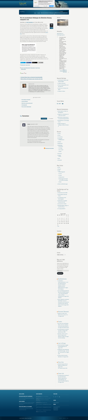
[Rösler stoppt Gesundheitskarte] (28, 52)
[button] (23, 62)
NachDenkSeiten (62, 279)
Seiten (59, 170)
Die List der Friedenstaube (26, 106)
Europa (59, 133)
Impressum (64, 418)
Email (62, 103)
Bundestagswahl (62, 171)
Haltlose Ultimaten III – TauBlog (40, 407)
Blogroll (59, 169)
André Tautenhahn (29, 22)
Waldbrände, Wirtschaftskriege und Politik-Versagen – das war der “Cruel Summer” (63, 351)
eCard (22, 67)
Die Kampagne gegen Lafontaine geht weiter (32, 78)
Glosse (59, 135)
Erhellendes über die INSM (62, 192)
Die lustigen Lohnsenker (26, 99)
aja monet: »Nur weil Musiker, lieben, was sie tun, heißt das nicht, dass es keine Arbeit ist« (63, 325)
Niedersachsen (61, 139)
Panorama (60, 153)
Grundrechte (60, 136)
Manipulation (32, 67)
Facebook (61, 103)
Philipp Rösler (23, 69)
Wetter (60, 151)
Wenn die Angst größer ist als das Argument (25, 406)
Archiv (59, 167)
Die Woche (61, 146)
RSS (57, 103)
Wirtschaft (60, 160)
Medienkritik (23, 64)
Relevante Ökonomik (63, 312)
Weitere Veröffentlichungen (63, 183)
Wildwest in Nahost (61, 91)
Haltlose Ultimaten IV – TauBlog (40, 404)
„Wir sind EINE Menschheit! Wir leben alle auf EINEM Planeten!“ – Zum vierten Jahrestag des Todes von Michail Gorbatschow (63, 293)
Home (35, 12)
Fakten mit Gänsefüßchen (44, 396)
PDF (25, 73)
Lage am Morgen (25, 101)
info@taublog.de (55, 409)
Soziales (59, 155)
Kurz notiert (61, 149)
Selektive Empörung (61, 83)
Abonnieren (60, 273)
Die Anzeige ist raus (44, 402)
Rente (60, 156)
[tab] (44, 118)
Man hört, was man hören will (27, 103)
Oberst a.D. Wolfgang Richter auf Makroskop (63, 70)
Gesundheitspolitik (26, 67)
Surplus (60, 321)
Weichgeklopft (24, 104)
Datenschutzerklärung (29, 0)
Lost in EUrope (62, 343)
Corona (60, 173)
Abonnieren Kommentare (49, 148)
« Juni (58, 226)
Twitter (59, 103)
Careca (28, 124)
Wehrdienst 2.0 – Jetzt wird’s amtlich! (45, 398)
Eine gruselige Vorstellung (42, 411)
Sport (59, 158)
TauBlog (38, 12)
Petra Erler (61, 362)
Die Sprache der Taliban (62, 203)
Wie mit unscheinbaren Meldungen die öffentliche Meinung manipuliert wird (36, 18)
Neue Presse (37, 67)
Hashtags (60, 148)
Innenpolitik (60, 138)
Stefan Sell (61, 373)
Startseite (60, 418)
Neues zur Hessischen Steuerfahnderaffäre (31, 77)
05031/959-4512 (55, 408)
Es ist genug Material (61, 208)
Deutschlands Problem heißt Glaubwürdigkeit (25, 396)
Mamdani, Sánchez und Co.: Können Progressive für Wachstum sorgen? (63, 335)
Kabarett (59, 141)
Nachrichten (28, 64)
